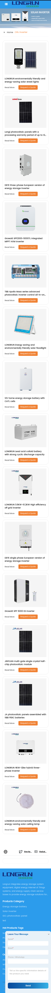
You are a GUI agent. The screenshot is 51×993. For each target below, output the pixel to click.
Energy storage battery (15, 906)
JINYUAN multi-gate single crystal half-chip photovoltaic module (25, 663)
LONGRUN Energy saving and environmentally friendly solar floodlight (25, 346)
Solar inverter (9, 911)
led (4, 920)
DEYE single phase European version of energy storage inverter (25, 559)
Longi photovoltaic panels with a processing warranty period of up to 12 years (25, 135)
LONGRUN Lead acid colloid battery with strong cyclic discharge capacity (24, 453)
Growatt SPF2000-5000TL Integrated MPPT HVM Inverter (23, 240)
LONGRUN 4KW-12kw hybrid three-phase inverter (22, 769)
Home (10, 32)
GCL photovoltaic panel (15, 915)
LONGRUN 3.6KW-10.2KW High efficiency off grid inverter (25, 506)
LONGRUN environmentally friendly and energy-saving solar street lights (25, 80)
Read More (10, 87)
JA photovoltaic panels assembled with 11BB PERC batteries (25, 716)
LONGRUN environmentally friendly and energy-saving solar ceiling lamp (25, 822)
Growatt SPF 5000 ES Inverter (20, 611)
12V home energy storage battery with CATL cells (25, 399)
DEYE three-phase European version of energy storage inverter (25, 186)
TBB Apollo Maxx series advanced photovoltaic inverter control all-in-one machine (25, 295)
